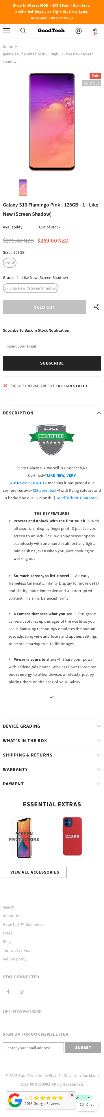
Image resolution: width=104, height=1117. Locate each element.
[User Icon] (78, 31)
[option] (52, 122)
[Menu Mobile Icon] (6, 30)
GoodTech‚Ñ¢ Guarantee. (77, 498)
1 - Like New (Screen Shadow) (30, 288)
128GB (9, 263)
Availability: (13, 227)
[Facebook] (8, 992)
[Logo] (51, 31)
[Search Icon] (23, 31)
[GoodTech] (15, 1107)
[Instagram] (21, 992)
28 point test (45, 490)
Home (8, 47)
